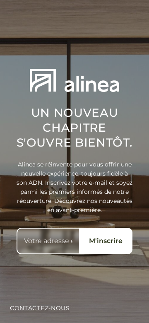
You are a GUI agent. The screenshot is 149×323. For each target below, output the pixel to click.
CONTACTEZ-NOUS (40, 308)
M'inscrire (106, 241)
